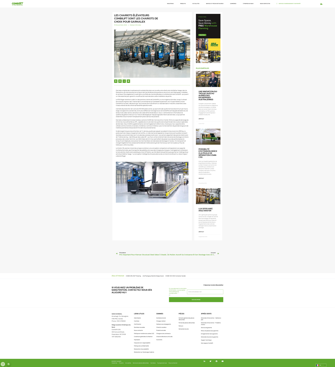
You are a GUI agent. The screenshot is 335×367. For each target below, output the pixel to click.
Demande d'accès (184, 329)
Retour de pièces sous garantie (209, 330)
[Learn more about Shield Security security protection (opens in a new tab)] (2, 364)
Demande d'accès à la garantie (209, 337)
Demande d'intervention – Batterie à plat (211, 319)
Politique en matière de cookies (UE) (144, 333)
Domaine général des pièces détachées (186, 319)
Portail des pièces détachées (187, 323)
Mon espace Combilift (207, 343)
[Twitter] (210, 361)
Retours (181, 326)
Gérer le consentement (9, 364)
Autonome (159, 339)
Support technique (206, 340)
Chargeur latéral (160, 321)
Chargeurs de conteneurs (163, 333)
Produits (183, 3)
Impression (137, 339)
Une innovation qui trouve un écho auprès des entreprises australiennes (208, 95)
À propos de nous (248, 3)
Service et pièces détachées (214, 3)
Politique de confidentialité (141, 346)
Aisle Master (137, 318)
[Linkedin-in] (204, 361)
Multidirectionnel (161, 318)
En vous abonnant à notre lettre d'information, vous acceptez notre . (177, 291)
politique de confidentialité (174, 292)
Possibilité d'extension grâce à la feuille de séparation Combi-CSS (208, 153)
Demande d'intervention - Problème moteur (211, 323)
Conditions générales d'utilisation (143, 336)
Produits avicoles (161, 330)
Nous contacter (265, 3)
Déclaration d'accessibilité (141, 349)
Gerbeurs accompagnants (163, 324)
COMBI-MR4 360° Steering (133, 276)
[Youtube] (222, 361)
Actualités (195, 3)
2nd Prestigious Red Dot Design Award (153, 276)
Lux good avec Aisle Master (206, 209)
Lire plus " (201, 119)
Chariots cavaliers (161, 327)
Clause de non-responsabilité (142, 343)
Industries (170, 3)
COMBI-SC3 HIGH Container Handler (175, 276)
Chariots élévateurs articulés (164, 336)
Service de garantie (206, 327)
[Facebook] (216, 361)
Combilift (118, 361)
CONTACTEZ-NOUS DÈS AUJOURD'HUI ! (132, 291)
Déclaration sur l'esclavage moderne (144, 352)
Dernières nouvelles (139, 327)
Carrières (233, 3)
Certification (137, 324)
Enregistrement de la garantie (209, 334)
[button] (115, 81)
